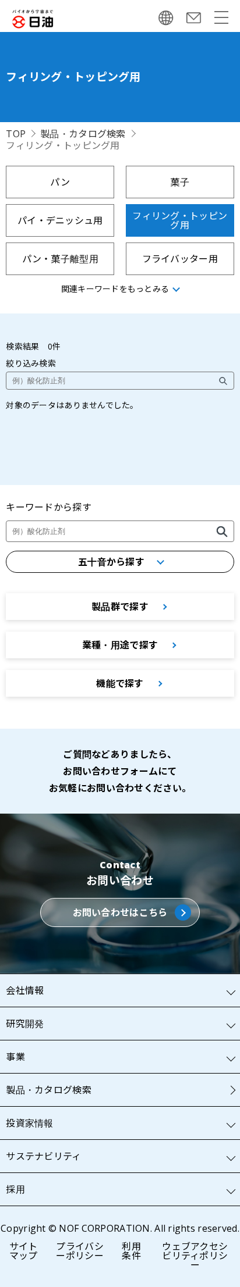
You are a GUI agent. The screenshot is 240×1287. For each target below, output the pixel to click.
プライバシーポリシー (79, 1251)
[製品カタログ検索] (222, 531)
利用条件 (131, 1251)
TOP (16, 134)
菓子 (179, 182)
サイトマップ (23, 1251)
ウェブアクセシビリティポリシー (195, 1255)
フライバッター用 (180, 258)
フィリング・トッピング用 (179, 220)
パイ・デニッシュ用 (60, 220)
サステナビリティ (43, 1156)
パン (60, 182)
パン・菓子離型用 (60, 258)
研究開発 (25, 1023)
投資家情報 (29, 1123)
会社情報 (25, 990)
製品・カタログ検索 (83, 134)
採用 (15, 1189)
